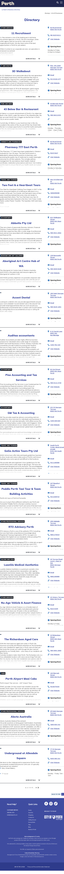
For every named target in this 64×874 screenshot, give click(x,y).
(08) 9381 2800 (55, 650)
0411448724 (54, 497)
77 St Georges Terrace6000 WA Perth (55, 751)
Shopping (30, 815)
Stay (29, 824)
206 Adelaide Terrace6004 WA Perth (55, 523)
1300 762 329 (55, 345)
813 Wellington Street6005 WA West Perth (55, 220)
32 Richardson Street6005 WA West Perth (55, 638)
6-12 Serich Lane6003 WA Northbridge (56, 333)
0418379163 (54, 687)
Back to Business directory (11, 9)
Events (30, 810)
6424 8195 (54, 609)
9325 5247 (54, 153)
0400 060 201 (55, 759)
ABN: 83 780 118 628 (19, 867)
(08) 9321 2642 (55, 233)
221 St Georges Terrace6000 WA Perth (55, 409)
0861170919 (54, 535)
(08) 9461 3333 (10, 812)
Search (57, 2)
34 (36, 787)
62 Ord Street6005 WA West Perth (55, 371)
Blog (29, 827)
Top (56, 794)
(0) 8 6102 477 (55, 79)
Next (38, 788)
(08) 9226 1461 (55, 307)
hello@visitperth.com (12, 815)
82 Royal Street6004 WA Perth (55, 28)
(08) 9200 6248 (55, 269)
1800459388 (54, 193)
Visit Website (55, 39)
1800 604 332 (55, 725)
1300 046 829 (55, 421)
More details (31, 58)
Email (52, 75)
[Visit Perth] (8, 5)
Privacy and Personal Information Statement (38, 867)
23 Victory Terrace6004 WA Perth (57, 598)
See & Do (30, 812)
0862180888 (54, 576)
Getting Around (32, 820)
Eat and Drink (31, 822)
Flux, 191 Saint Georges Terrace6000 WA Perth (56, 67)
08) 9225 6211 (55, 35)
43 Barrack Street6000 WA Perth (56, 104)
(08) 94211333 (55, 115)
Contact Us (31, 817)
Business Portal (32, 829)
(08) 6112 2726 (55, 383)
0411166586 (54, 463)
